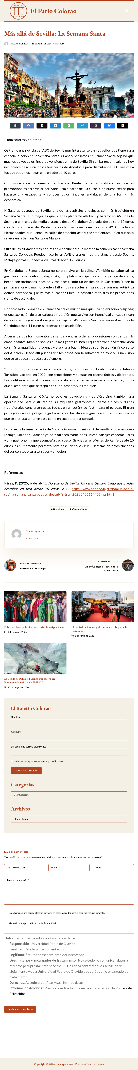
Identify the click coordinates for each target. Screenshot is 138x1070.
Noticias (60, 43)
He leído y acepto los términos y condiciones (38, 761)
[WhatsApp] (68, 125)
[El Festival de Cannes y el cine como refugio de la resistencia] (103, 606)
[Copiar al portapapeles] (15, 125)
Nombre (15, 717)
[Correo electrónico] (95, 125)
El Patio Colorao (54, 10)
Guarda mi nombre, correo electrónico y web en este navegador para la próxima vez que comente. (56, 913)
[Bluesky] (109, 125)
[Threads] (42, 125)
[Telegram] (82, 125)
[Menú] (126, 10)
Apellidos (16, 731)
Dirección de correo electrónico (28, 746)
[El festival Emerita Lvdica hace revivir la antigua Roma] (35, 606)
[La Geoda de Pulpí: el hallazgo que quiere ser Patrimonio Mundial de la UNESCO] (35, 658)
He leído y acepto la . (32, 923)
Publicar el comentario (20, 1009)
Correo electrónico (18, 867)
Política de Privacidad (43, 923)
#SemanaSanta (78, 509)
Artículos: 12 (32, 539)
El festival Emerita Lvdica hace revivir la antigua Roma (34, 627)
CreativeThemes (94, 1064)
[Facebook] (28, 125)
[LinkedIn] (55, 125)
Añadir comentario (18, 880)
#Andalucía (57, 509)
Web (98, 867)
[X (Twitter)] (122, 125)
